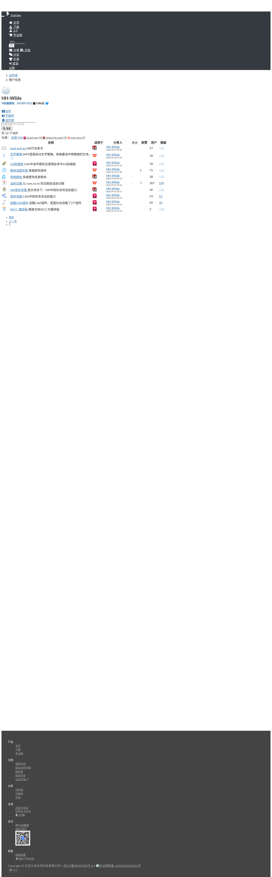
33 (160, 202)
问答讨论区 (21, 808)
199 (161, 183)
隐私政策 (20, 855)
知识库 (19, 772)
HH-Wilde (113, 147)
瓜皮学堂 (20, 779)
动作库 (13, 75)
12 (160, 196)
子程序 (9, 115)
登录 (15, 63)
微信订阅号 (20, 829)
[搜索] (12, 46)
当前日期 (16, 183)
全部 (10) (17, 137)
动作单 (9, 120)
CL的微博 (23, 825)
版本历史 (20, 775)
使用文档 (20, 764)
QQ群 (21, 815)
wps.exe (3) (77, 137)
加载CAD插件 (19, 203)
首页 (11, 217)
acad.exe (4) (34, 137)
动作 (8, 111)
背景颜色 (16, 177)
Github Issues (23, 811)
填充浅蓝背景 (19, 170)
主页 (16, 22)
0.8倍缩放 (17, 164)
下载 (16, 27)
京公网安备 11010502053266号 (120, 865)
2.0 (15, 30)
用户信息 (15, 79)
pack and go (18, 148)
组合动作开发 (23, 768)
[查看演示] (12, 158)
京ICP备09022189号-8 (78, 865)
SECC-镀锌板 (19, 209)
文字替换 (16, 154)
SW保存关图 (19, 190)
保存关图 (16, 196)
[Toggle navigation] (2, 16)
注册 (12, 68)
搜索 (8, 128)
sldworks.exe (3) (56, 137)
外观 (18, 797)
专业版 (17, 35)
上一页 (13, 221)
